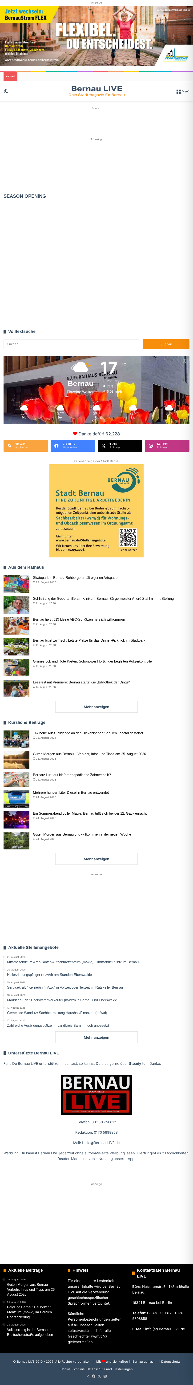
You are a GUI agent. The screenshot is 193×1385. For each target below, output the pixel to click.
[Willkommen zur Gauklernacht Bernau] (96, 165)
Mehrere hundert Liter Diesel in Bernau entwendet (71, 792)
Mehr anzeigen (96, 707)
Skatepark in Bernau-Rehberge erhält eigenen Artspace (75, 578)
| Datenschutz (169, 1361)
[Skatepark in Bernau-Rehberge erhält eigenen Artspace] (16, 584)
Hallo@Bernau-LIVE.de (101, 1142)
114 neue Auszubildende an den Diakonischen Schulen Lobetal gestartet (88, 733)
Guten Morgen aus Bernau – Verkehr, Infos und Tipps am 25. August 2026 (89, 754)
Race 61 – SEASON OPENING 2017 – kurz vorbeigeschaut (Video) (32, 251)
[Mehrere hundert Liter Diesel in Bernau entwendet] (16, 799)
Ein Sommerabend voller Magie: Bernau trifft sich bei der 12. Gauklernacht (90, 813)
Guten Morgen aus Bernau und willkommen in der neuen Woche (82, 834)
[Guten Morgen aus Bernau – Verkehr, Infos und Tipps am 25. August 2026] (16, 760)
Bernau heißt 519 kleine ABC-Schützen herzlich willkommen (79, 619)
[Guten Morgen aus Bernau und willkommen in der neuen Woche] (16, 840)
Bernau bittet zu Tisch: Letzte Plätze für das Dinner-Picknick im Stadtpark (89, 640)
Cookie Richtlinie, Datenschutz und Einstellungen (96, 1369)
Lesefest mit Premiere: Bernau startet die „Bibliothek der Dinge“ (81, 682)
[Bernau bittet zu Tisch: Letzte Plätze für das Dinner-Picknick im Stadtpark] (16, 646)
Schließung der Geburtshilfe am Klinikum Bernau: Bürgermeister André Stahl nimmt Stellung (103, 598)
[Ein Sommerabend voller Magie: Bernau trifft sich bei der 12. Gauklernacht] (16, 820)
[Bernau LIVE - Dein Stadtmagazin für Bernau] (96, 91)
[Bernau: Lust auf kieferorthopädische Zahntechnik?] (16, 779)
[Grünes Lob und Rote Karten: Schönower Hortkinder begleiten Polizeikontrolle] (16, 667)
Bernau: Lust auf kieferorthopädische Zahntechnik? (72, 775)
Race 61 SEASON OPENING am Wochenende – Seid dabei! (98, 290)
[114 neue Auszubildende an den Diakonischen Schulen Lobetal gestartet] (16, 739)
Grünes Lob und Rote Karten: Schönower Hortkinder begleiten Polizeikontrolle (92, 661)
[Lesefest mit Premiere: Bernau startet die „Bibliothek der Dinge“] (16, 688)
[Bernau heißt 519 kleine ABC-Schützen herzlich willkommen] (16, 626)
